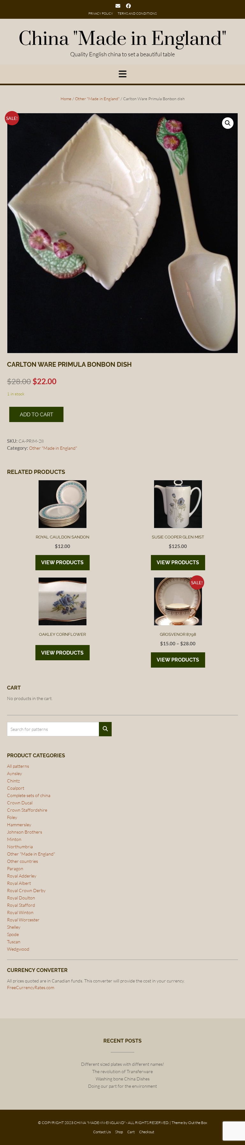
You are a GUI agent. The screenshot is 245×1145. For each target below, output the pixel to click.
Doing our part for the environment (122, 1086)
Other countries (22, 861)
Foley (12, 817)
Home (66, 98)
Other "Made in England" (97, 98)
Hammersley (19, 824)
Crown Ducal (20, 802)
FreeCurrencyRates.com (30, 987)
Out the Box (197, 1122)
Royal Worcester (23, 919)
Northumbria (20, 846)
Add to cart (36, 415)
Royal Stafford (21, 905)
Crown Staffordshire (27, 810)
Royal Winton (20, 912)
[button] (228, 123)
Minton (14, 839)
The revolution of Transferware (122, 1071)
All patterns (18, 766)
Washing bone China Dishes (123, 1078)
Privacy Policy (100, 13)
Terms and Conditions (137, 13)
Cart (131, 1132)
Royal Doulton (21, 897)
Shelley (13, 927)
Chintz (13, 780)
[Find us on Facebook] (128, 5)
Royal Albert (19, 883)
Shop (119, 1132)
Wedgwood (18, 949)
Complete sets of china (28, 795)
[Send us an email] (117, 5)
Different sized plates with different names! (122, 1064)
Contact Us (102, 1132)
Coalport (15, 788)
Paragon (15, 868)
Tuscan (13, 941)
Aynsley (14, 773)
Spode (13, 934)
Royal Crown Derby (26, 890)
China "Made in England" (122, 39)
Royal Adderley (21, 875)
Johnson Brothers (24, 832)
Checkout (146, 1132)
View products (62, 562)
